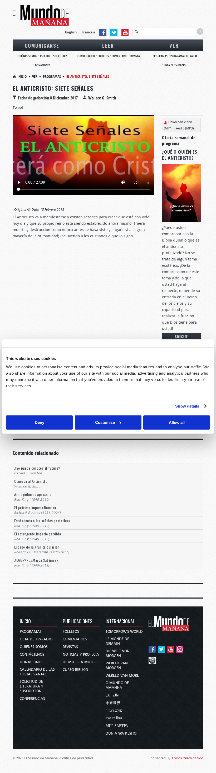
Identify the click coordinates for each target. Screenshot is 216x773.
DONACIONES (42, 65)
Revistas (70, 647)
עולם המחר (114, 710)
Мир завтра (117, 726)
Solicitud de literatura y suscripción (31, 686)
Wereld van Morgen (117, 665)
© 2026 (18, 758)
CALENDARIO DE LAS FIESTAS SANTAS (37, 671)
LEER (108, 45)
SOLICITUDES (60, 56)
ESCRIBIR (45, 56)
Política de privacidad (76, 758)
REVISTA (135, 56)
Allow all (177, 422)
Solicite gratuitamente (181, 339)
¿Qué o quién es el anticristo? (179, 155)
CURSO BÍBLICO (86, 56)
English (71, 32)
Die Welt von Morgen (118, 653)
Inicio (22, 76)
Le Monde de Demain (117, 641)
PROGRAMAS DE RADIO (183, 56)
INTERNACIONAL (120, 622)
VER (174, 45)
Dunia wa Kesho (121, 733)
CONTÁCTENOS (32, 654)
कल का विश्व (114, 718)
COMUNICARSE (42, 45)
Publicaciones (77, 622)
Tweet (18, 107)
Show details (187, 406)
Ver (34, 76)
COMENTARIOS (75, 639)
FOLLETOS (103, 56)
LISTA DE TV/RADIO (175, 65)
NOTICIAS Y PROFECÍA (81, 654)
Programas (52, 76)
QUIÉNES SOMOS (27, 56)
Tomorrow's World (124, 631)
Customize (105, 422)
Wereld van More (122, 675)
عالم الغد (112, 695)
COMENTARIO (119, 56)
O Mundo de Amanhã (117, 685)
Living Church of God (187, 758)
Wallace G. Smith (102, 98)
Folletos (71, 631)
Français (88, 32)
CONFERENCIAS (32, 698)
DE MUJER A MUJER (79, 662)
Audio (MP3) (185, 128)
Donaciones (31, 662)
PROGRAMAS (160, 56)
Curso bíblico (75, 669)
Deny (39, 422)
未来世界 (113, 703)
